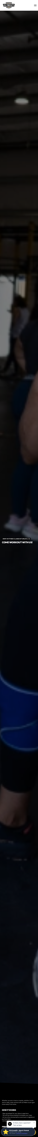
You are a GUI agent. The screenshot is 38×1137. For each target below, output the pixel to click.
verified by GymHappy (21, 1133)
